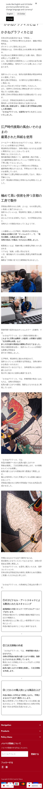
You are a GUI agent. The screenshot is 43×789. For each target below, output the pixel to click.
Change (10, 19)
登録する (35, 754)
